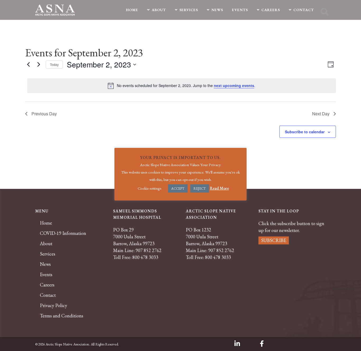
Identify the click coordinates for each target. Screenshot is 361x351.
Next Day (321, 114)
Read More (219, 188)
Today (54, 64)
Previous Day (44, 114)
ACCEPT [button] (177, 188)
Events (46, 274)
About (46, 244)
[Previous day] (28, 64)
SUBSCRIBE (273, 240)
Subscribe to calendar (305, 131)
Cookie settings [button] (149, 188)
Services (47, 254)
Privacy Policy (53, 305)
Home (46, 223)
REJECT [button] (199, 188)
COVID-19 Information (63, 233)
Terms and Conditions (61, 316)
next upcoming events (234, 85)
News (45, 264)
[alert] (181, 85)
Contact (48, 295)
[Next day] (38, 64)
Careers (47, 285)
